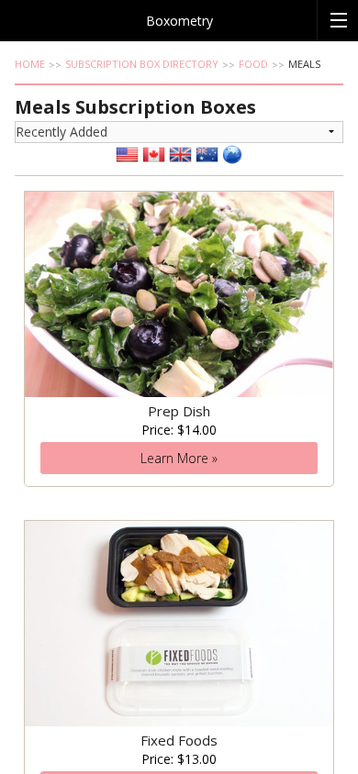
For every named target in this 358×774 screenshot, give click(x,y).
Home (30, 64)
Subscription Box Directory (141, 64)
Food (253, 64)
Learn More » (179, 458)
